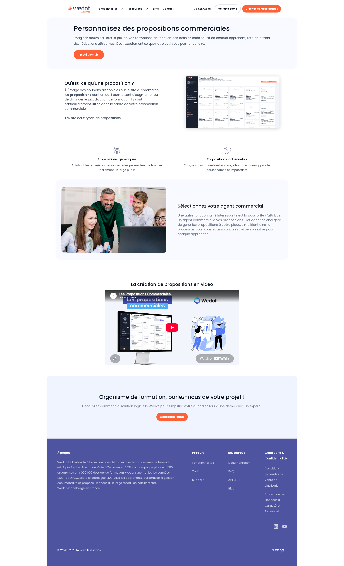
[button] (109, 9)
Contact (168, 9)
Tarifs (155, 9)
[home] (78, 9)
